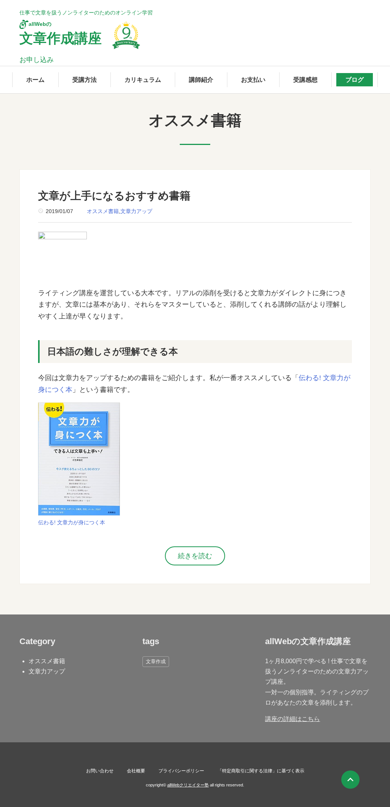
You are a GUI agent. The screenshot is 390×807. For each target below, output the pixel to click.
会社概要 (136, 771)
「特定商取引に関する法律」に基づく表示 (260, 771)
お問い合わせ (99, 771)
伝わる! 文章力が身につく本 (71, 522)
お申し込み (36, 60)
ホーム (35, 79)
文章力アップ (136, 211)
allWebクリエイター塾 (188, 785)
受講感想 (305, 79)
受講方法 (84, 79)
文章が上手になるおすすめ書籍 (114, 196)
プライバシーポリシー (181, 771)
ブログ (354, 79)
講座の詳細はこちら (292, 719)
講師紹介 (201, 79)
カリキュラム (143, 79)
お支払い (253, 79)
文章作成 (156, 661)
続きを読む (195, 556)
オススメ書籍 (103, 211)
